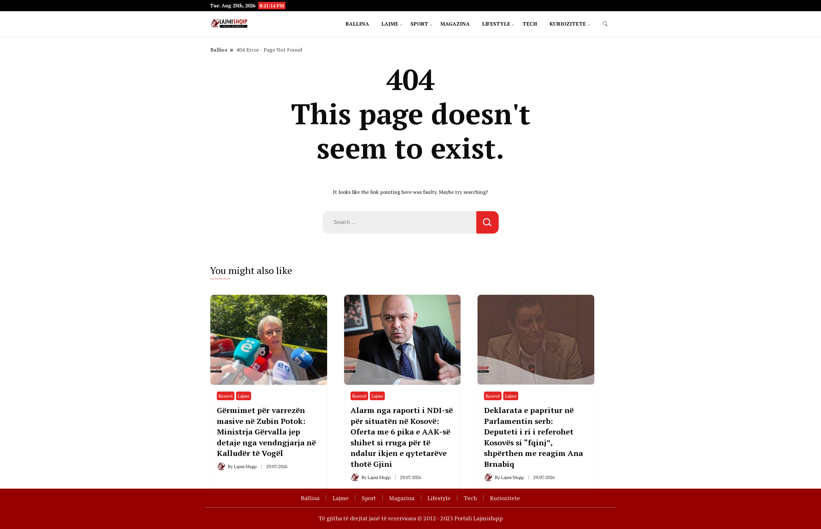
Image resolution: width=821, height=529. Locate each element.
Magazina (455, 23)
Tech (529, 23)
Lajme (389, 23)
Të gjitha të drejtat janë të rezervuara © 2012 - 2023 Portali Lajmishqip (410, 518)
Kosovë (225, 396)
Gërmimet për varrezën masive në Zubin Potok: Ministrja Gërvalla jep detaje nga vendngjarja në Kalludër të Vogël (266, 431)
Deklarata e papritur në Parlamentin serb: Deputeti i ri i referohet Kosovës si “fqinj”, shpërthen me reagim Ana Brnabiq (533, 437)
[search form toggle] (605, 24)
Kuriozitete (567, 23)
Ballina (357, 23)
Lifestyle (496, 23)
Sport (419, 23)
